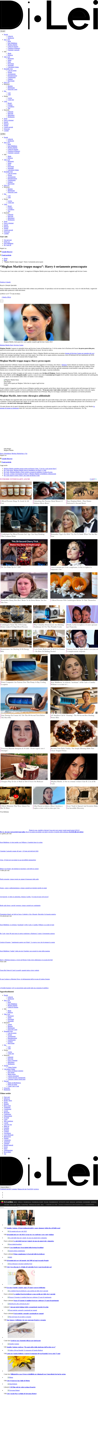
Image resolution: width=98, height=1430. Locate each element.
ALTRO (3, 134)
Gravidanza (7, 1133)
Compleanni (7, 1109)
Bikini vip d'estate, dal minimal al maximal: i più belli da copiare (19, 869)
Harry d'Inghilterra (5, 453)
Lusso (5, 1119)
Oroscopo (7, 129)
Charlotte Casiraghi (13, 50)
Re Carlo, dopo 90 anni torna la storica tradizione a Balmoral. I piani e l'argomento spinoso (27, 933)
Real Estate (11, 81)
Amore (10, 1024)
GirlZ (5, 101)
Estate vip (7, 241)
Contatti (6, 130)
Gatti (9, 94)
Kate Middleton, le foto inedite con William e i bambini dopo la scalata (21, 842)
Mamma (10, 86)
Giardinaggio (12, 77)
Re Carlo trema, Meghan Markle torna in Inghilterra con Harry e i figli (25, 470)
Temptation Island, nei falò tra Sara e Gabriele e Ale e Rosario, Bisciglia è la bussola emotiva (28, 914)
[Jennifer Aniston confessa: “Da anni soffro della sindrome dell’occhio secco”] (51, 1344)
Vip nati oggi (8, 240)
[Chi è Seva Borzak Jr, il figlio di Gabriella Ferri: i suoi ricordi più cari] (51, 1264)
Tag (5, 1154)
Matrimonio (11, 87)
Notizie (6, 125)
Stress (5, 1148)
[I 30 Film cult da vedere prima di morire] (51, 1384)
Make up (6, 1126)
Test (9, 108)
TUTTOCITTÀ (62, 1202)
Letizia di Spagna (13, 46)
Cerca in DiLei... (5, 1187)
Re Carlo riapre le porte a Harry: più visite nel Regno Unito (22, 475)
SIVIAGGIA (72, 1202)
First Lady (7, 1097)
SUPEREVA (93, 1202)
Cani (9, 93)
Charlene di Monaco (14, 48)
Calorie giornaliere (13, 1076)
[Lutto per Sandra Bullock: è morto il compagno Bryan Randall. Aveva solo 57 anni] (51, 1350)
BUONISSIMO (86, 1202)
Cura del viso (8, 1124)
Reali (9, 41)
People (6, 34)
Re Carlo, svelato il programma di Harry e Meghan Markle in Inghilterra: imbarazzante (30, 474)
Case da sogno (12, 70)
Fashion (10, 105)
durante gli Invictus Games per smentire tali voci (79, 353)
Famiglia (6, 1128)
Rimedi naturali (8, 1145)
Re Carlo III (7, 245)
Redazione (7, 1089)
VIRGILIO (20, 1202)
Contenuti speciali (5, 1189)
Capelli (6, 1123)
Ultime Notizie (12, 1067)
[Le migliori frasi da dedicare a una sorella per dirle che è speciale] (51, 1291)
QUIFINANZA (79, 1202)
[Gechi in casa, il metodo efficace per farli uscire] (51, 1330)
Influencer (7, 1099)
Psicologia (11, 63)
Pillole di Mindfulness (14, 1083)
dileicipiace (11, 115)
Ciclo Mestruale (8, 1135)
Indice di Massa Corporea (15, 1071)
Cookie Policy (24, 1204)
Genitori (6, 1131)
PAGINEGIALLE (27, 1202)
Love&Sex (11, 106)
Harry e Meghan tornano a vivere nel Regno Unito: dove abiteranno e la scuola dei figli (26, 960)
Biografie (6, 1112)
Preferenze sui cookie (34, 1204)
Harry (12, 345)
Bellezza (10, 55)
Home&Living (8, 69)
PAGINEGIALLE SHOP (37, 1202)
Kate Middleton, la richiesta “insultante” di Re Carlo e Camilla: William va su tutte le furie (27, 925)
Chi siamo (6, 1204)
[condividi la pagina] (1, 301)
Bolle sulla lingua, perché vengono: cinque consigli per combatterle (20, 905)
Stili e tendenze (8, 1121)
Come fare (11, 100)
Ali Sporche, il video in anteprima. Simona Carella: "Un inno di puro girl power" (24, 897)
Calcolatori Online (13, 67)
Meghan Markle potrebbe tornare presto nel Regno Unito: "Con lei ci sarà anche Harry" (30, 468)
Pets (5, 91)
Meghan (64, 365)
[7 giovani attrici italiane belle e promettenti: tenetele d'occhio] (51, 1304)
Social (6, 1102)
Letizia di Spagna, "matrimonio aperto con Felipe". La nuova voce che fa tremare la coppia (27, 942)
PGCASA (46, 1202)
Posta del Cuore (12, 89)
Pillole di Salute (12, 1084)
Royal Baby (7, 1152)
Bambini (6, 1129)
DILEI (67, 1202)
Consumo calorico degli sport (16, 1079)
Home (6, 258)
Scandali (6, 1117)
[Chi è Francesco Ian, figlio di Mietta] (51, 1377)
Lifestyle (10, 36)
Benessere (11, 58)
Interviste (10, 113)
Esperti (6, 122)
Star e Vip (7, 39)
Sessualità (11, 65)
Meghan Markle (12, 45)
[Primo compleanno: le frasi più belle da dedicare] (51, 1251)
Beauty (10, 103)
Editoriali (10, 112)
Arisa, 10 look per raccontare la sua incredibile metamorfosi (18, 860)
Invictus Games (18, 345)
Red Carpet (7, 1105)
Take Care (7, 57)
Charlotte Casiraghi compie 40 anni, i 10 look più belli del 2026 (19, 851)
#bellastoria (11, 117)
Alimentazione (8, 1150)
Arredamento (12, 74)
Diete (9, 62)
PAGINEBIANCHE (53, 1202)
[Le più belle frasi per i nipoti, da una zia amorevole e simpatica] (51, 1238)
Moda (9, 53)
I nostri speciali (8, 127)
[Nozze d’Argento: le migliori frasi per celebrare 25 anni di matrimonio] (51, 1297)
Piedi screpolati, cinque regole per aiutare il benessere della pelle (19, 879)
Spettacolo (11, 38)
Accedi (3, 31)
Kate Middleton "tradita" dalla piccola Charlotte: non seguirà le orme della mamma (25, 951)
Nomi (5, 118)
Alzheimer (7, 1142)
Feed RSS (30, 1189)
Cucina (10, 98)
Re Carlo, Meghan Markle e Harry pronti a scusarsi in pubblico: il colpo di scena (28, 472)
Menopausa (7, 1136)
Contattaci (14, 1189)
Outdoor (10, 79)
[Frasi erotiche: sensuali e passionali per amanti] (51, 1310)
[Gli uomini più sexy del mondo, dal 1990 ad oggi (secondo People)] (51, 1257)
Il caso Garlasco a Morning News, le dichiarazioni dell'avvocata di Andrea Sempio (25, 979)
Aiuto (42, 1204)
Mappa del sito (22, 1189)
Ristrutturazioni (12, 75)
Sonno (6, 1147)
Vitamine (6, 1143)
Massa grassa (12, 1074)
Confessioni (7, 1114)
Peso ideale (11, 1072)
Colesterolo (7, 1140)
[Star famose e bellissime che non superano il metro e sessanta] (51, 1317)
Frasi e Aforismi (8, 120)
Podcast (6, 124)
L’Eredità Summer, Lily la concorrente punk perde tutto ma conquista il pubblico (24, 988)
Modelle (6, 1104)
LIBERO (15, 1202)
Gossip (6, 1111)
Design (10, 72)
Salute (9, 60)
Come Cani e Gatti (13, 1086)
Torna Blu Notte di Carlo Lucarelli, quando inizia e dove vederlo (19, 970)
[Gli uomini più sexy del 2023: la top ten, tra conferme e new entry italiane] (51, 1231)
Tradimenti (7, 1107)
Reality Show (8, 1100)
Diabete (6, 1138)
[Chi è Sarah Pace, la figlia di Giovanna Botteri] (51, 1390)
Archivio (36, 1189)
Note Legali (13, 1204)
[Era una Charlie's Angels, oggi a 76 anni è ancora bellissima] (51, 1277)
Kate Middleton (12, 43)
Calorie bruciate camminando (16, 1077)
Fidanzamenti (8, 1116)
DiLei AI (6, 82)
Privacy (18, 1204)
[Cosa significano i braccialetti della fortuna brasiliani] (51, 1244)
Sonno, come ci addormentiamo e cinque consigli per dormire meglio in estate (23, 888)
